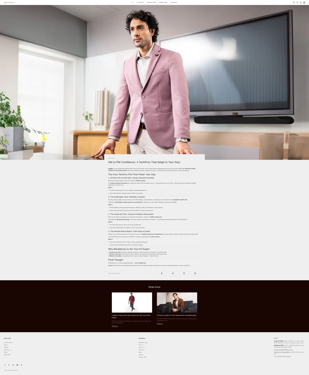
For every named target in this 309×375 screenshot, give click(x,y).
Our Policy (8, 350)
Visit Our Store (143, 357)
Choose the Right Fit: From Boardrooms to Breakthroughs (176, 315)
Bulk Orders (7, 354)
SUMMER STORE (163, 2)
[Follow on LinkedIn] (21, 365)
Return (6, 345)
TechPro (110, 265)
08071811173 (278, 352)
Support (6, 347)
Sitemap (141, 354)
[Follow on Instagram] (13, 365)
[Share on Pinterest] (184, 273)
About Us (142, 347)
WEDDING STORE (151, 2)
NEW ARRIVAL (173, 2)
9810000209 (285, 352)
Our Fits (141, 345)
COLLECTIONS (140, 2)
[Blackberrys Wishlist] (297, 2)
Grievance (141, 349)
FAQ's (5, 352)
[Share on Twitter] (172, 273)
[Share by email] (195, 273)
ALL (133, 2)
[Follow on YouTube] (17, 365)
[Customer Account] (304, 2)
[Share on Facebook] (161, 273)
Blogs (140, 352)
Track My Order (8, 342)
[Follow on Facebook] (5, 365)
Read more (115, 326)
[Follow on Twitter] (9, 365)
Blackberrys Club (143, 342)
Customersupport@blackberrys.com (283, 349)
